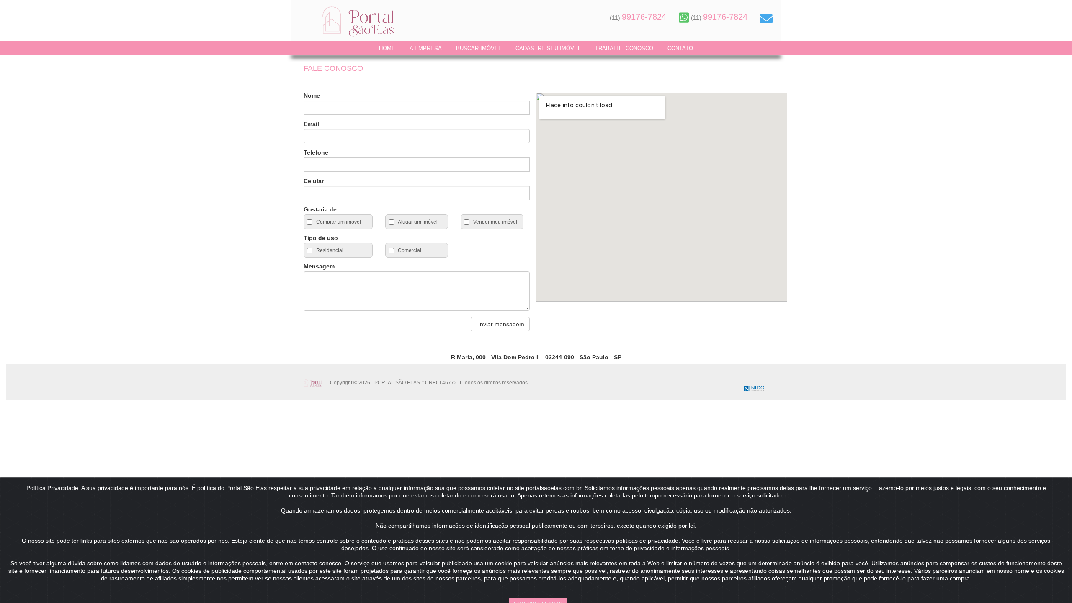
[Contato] (766, 18)
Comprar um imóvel (338, 222)
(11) (638, 17)
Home (387, 48)
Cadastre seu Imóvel (548, 48)
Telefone (316, 152)
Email (311, 124)
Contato (680, 48)
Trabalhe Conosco (624, 48)
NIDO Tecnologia (754, 388)
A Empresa (426, 48)
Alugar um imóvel (417, 222)
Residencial (329, 250)
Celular (314, 181)
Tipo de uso (321, 238)
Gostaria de (320, 209)
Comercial (409, 250)
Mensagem (319, 266)
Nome (312, 95)
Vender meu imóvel (494, 222)
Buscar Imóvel (478, 48)
